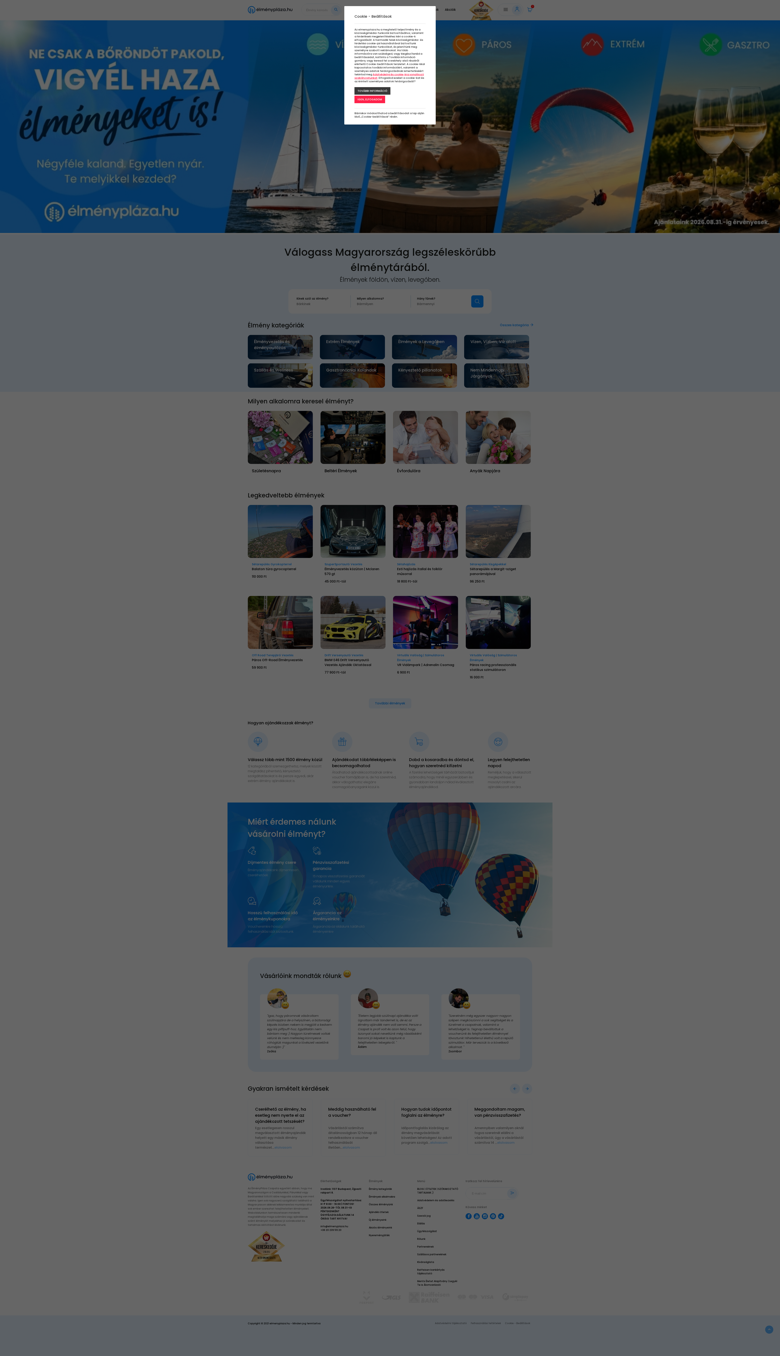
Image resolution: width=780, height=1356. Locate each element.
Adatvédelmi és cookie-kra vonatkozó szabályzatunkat (389, 76)
